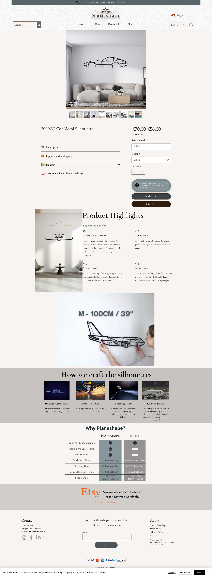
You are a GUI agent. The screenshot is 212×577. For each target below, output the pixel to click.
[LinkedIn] (38, 537)
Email (85, 532)
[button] (177, 24)
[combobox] (151, 147)
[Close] (208, 572)
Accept (199, 572)
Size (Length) (140, 140)
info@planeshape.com (31, 528)
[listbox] (177, 24)
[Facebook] (31, 537)
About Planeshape (158, 525)
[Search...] (39, 25)
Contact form (27, 525)
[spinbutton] (138, 171)
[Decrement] (134, 171)
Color (136, 154)
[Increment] (142, 171)
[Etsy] (45, 537)
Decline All (185, 572)
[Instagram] (24, 537)
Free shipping (138, 134)
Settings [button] (172, 572)
